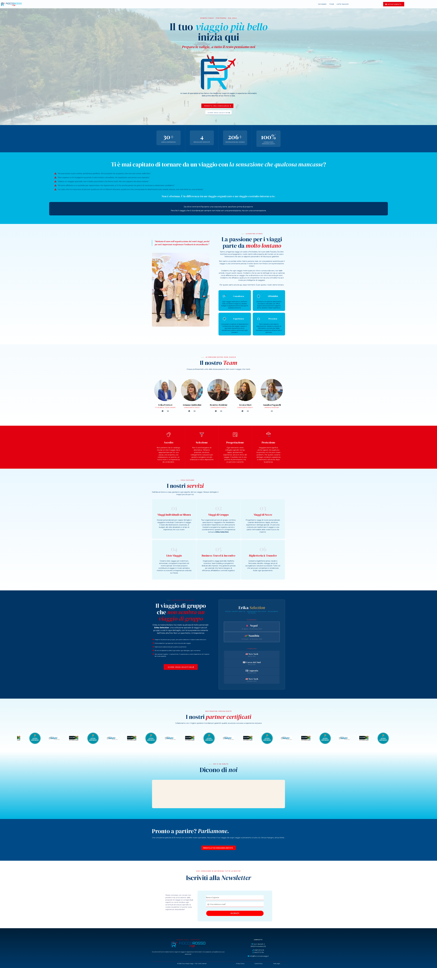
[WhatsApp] (162, 411)
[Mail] (168, 411)
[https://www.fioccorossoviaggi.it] (11, 4)
